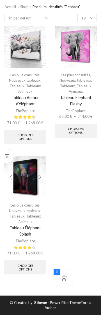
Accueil (10, 7)
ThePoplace (25, 110)
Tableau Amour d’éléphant (25, 100)
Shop (24, 7)
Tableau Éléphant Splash (25, 230)
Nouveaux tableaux (25, 80)
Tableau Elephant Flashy (75, 100)
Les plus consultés (25, 75)
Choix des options (25, 137)
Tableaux (17, 86)
